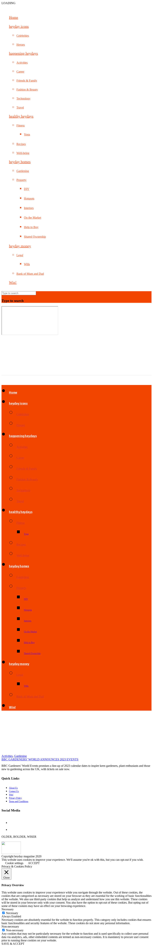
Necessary (12, 913)
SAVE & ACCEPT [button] (12, 943)
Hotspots (29, 198)
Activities (22, 62)
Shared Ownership (35, 236)
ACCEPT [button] (34, 863)
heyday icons (19, 26)
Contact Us (14, 791)
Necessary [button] (7, 909)
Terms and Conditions (18, 801)
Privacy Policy (15, 798)
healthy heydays (21, 116)
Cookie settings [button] (14, 863)
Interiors (29, 208)
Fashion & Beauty (27, 89)
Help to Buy (31, 227)
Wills (27, 264)
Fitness (20, 125)
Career (20, 71)
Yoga (27, 134)
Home (13, 17)
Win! (13, 282)
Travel (20, 107)
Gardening (22, 171)
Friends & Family (26, 80)
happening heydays (23, 53)
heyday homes (20, 162)
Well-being (22, 153)
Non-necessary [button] (10, 926)
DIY (26, 189)
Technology (23, 98)
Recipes (21, 144)
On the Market (32, 217)
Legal (19, 255)
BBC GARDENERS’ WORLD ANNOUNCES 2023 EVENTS (39, 759)
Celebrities (22, 35)
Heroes (20, 44)
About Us (13, 788)
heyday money (20, 246)
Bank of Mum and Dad (30, 273)
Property (21, 180)
